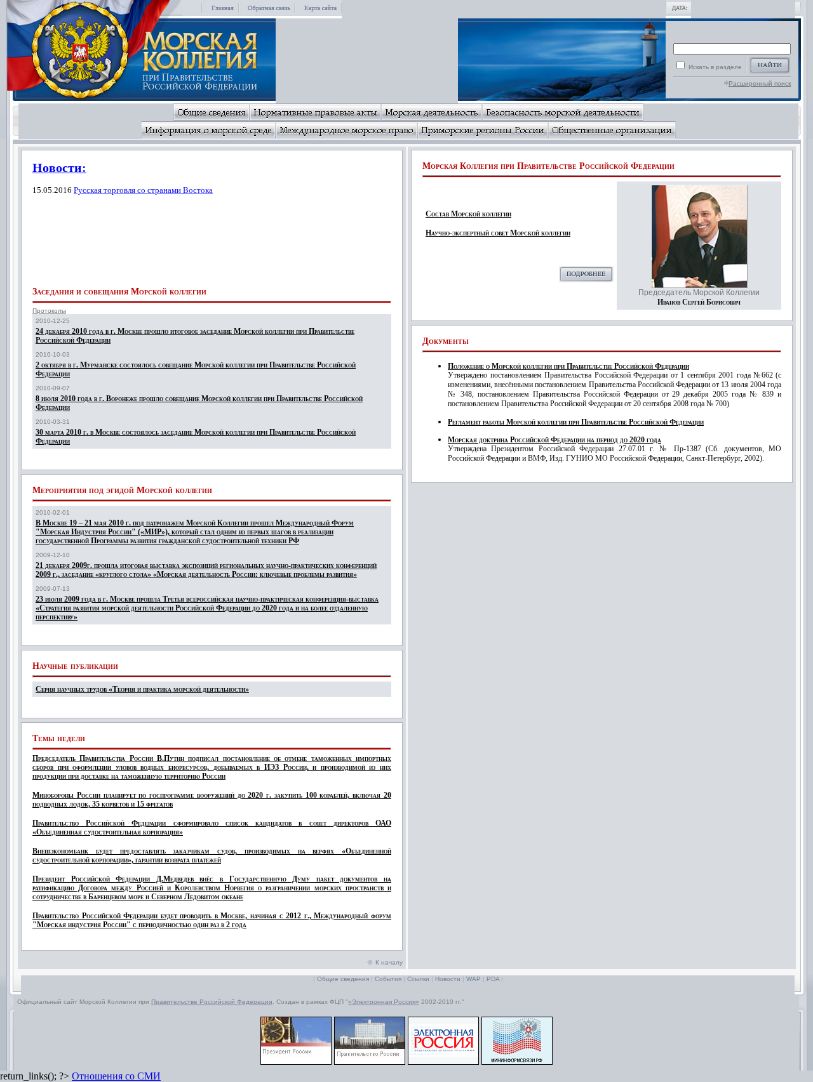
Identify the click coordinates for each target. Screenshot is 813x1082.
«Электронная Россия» (383, 1001)
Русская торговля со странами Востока (143, 190)
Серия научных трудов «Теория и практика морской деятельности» (142, 689)
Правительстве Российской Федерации (211, 1001)
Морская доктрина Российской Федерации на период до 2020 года (554, 439)
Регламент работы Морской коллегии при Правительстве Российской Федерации (576, 422)
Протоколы (49, 310)
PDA (493, 978)
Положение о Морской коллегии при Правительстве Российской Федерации (568, 366)
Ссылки (418, 978)
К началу (388, 962)
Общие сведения (343, 978)
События (388, 978)
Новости (447, 978)
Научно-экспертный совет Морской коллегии (498, 232)
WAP (473, 978)
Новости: (59, 168)
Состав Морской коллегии (468, 213)
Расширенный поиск (760, 83)
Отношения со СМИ (116, 1076)
